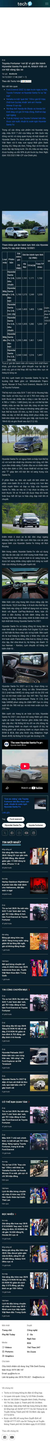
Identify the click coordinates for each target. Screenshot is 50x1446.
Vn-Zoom (31, 1352)
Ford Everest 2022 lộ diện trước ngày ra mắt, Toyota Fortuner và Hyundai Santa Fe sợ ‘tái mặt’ (26, 92)
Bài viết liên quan (10, 86)
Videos (8, 1347)
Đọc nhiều (8, 1214)
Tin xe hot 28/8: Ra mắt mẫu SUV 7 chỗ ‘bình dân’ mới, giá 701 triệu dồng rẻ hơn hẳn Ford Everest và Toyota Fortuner (15, 914)
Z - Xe (30, 1334)
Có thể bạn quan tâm (15, 1102)
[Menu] (46, 3)
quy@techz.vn (14, 1373)
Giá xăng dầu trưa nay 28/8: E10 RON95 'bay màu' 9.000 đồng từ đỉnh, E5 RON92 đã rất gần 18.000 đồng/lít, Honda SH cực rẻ (15, 1229)
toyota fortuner (36, 825)
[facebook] (12, 833)
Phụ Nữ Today (8, 1334)
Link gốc (6, 812)
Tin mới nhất (11, 842)
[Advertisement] (25, 185)
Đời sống (5, 935)
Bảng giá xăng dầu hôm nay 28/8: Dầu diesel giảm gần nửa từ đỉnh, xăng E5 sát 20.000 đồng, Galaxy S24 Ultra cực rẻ (15, 1256)
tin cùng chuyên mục (15, 989)
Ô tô (3, 60)
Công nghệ (32, 1330)
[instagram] (19, 833)
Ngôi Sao (31, 1339)
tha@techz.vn (39, 1377)
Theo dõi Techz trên (11, 81)
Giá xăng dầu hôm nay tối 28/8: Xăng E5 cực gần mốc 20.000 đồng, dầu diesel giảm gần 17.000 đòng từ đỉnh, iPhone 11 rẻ (15, 858)
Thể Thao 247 (33, 1347)
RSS (29, 1343)
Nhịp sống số (7, 849)
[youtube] (26, 833)
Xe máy (5, 879)
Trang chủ (7, 1330)
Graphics (9, 1356)
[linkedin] (33, 833)
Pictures (9, 1351)
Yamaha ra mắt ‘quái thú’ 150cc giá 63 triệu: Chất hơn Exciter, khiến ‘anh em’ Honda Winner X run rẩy (26, 102)
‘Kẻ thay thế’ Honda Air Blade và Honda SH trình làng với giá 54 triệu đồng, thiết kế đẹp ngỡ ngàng (26, 111)
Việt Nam (5, 961)
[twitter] (5, 833)
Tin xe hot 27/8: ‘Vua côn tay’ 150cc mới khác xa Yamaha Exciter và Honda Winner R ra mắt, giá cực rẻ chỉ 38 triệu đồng (14, 1170)
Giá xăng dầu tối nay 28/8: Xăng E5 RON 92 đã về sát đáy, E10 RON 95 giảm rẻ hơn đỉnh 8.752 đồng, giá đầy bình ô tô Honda (14, 1032)
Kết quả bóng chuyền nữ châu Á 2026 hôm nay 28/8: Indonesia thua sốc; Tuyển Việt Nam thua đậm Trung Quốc (15, 970)
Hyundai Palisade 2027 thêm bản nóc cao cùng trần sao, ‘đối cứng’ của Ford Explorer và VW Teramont (13, 1058)
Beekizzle (13, 74)
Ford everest (16, 819)
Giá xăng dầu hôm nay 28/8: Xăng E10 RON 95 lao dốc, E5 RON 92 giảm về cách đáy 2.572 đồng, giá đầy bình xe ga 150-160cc (15, 1283)
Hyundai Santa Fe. (13, 825)
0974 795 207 (25, 1377)
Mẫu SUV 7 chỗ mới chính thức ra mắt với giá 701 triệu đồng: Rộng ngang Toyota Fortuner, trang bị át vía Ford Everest (15, 1144)
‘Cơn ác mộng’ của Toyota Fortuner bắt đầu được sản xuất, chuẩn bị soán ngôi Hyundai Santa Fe (26, 121)
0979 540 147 (17, 1370)
